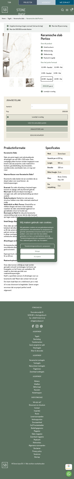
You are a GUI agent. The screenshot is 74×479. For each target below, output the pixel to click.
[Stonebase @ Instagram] (37, 326)
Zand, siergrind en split (37, 345)
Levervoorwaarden (37, 416)
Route (37, 414)
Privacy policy (37, 451)
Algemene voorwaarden (37, 445)
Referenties (37, 442)
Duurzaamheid (37, 422)
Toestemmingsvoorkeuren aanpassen (37, 246)
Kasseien (37, 390)
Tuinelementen (37, 342)
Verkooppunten (37, 419)
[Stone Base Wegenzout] (46, 2)
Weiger (37, 251)
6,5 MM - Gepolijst (46, 67)
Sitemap (37, 457)
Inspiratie (37, 411)
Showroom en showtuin (37, 405)
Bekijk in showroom (37, 135)
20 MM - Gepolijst (47, 79)
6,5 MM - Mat (58, 67)
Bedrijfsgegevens (37, 428)
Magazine (37, 431)
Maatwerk (37, 440)
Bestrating (37, 339)
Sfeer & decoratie (37, 351)
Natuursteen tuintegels (37, 366)
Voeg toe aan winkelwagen (37, 123)
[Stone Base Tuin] (9, 2)
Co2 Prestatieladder (37, 425)
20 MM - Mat (58, 79)
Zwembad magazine (37, 437)
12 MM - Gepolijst (46, 73)
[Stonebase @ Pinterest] (41, 326)
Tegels (37, 336)
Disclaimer (37, 448)
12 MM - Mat (57, 73)
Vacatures (37, 454)
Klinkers (37, 381)
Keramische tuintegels (37, 360)
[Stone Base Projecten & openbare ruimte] (28, 2)
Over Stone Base (37, 397)
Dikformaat (37, 387)
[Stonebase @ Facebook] (32, 326)
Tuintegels (37, 363)
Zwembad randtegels (37, 372)
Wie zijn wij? (37, 402)
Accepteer (37, 256)
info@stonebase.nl (37, 321)
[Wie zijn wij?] (65, 2)
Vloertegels (37, 348)
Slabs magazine (37, 434)
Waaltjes (37, 384)
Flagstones (37, 369)
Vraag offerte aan (37, 129)
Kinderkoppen (37, 393)
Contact (37, 408)
